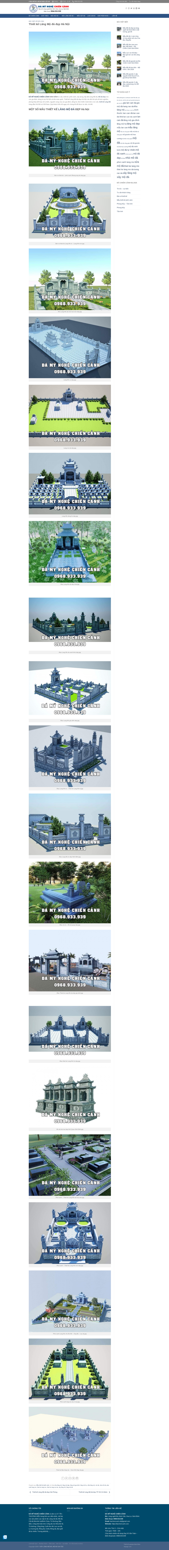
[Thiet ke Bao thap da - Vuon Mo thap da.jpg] (70, 1437)
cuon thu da (133, 97)
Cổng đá (49, 1524)
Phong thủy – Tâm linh (125, 204)
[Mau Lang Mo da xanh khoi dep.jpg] (70, 620)
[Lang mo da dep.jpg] (70, 415)
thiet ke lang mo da (52, 1487)
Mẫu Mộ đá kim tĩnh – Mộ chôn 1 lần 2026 (131, 68)
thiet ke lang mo (41, 1487)
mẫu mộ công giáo (124, 131)
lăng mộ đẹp (65, 1485)
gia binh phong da (135, 100)
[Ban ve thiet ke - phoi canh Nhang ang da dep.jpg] (70, 143)
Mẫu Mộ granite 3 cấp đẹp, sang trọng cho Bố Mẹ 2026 (131, 84)
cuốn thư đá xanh (127, 100)
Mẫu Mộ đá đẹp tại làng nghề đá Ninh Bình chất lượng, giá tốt (131, 30)
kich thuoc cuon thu (129, 110)
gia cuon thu (120, 103)
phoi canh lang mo (125, 162)
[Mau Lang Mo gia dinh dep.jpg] (70, 688)
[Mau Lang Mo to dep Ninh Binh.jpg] (70, 824)
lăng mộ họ (83, 1485)
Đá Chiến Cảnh (34, 16)
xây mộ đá (123, 177)
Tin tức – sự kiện (123, 189)
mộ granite (126, 134)
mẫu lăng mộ (91, 1485)
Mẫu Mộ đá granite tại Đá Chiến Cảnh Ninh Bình (131, 62)
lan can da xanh (130, 117)
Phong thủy (121, 207)
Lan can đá (91, 16)
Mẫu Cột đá (81, 16)
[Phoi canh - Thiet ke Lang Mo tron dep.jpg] (70, 1233)
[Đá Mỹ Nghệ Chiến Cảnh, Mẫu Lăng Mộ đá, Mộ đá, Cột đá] (63, 8)
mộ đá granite (135, 143)
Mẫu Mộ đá (54, 16)
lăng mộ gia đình (75, 1485)
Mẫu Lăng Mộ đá (68, 16)
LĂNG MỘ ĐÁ (66, 109)
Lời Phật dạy (33, 1543)
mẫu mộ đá (133, 131)
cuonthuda (127, 97)
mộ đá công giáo (125, 143)
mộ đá (97, 1485)
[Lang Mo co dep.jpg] (70, 347)
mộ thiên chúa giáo (127, 138)
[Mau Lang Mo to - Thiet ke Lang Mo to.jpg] (70, 756)
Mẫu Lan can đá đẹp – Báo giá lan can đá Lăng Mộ (131, 54)
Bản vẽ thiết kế (122, 196)
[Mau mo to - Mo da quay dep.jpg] (70, 892)
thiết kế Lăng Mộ (105, 102)
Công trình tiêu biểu (121, 1)
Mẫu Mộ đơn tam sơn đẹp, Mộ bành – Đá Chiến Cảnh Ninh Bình (130, 46)
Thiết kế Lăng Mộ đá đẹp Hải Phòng (44, 1492)
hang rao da (128, 106)
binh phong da (121, 97)
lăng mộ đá (69, 1487)
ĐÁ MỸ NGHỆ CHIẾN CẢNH (39, 97)
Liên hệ (114, 16)
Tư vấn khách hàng (134, 1)
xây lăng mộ (62, 1487)
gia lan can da (129, 103)
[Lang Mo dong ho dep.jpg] (70, 483)
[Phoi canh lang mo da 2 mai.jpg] (70, 1369)
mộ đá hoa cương (122, 146)
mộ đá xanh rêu (129, 154)
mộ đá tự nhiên (128, 150)
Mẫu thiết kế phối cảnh (36, 21)
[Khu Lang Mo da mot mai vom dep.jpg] (70, 279)
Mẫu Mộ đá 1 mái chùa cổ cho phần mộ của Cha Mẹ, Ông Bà (131, 38)
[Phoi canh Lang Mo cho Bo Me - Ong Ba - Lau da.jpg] (70, 1301)
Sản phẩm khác (103, 16)
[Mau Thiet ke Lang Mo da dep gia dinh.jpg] (70, 960)
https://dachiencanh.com (120, 1524)
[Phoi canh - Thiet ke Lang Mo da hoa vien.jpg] (70, 1165)
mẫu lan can (122, 127)
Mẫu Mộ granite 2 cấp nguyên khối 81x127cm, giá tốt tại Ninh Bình (131, 76)
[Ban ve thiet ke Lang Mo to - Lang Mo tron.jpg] (70, 211)
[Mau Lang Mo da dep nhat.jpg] (70, 551)
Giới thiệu (45, 16)
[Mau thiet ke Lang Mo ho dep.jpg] (70, 1028)
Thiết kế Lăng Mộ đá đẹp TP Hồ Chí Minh (93, 1492)
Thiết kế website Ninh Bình (132, 1544)
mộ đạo (123, 158)
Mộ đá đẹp (102, 97)
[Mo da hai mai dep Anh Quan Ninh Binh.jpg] (70, 1097)
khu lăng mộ (58, 1485)
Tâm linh (120, 211)
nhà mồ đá (103, 1485)
